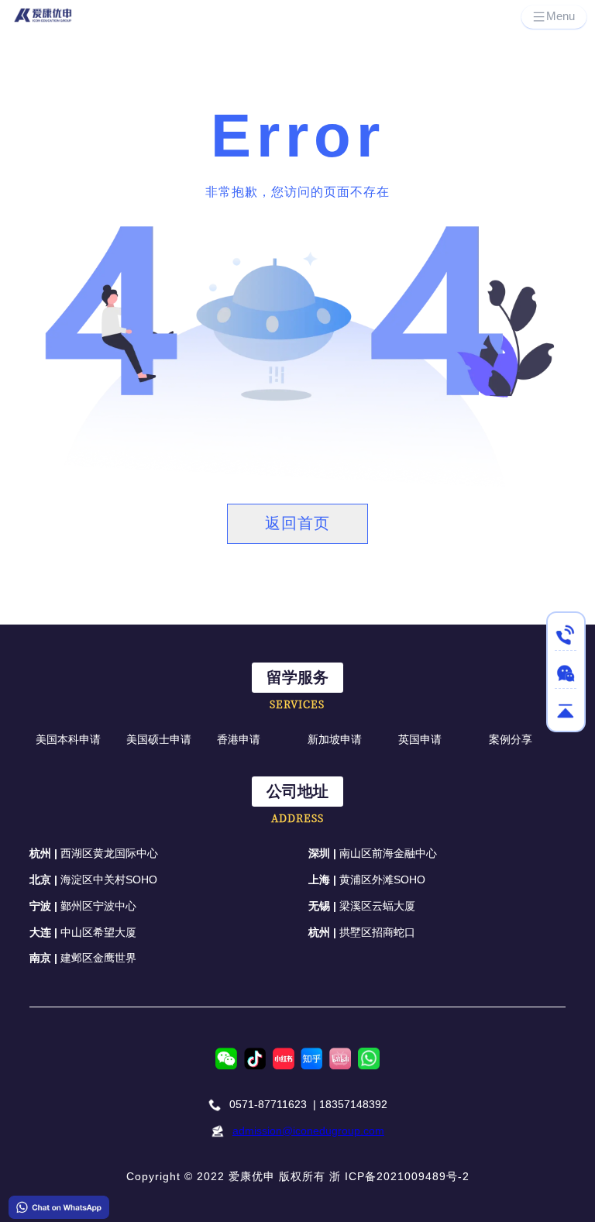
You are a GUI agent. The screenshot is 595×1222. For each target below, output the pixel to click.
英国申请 (420, 739)
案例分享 (510, 739)
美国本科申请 (68, 739)
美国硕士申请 (158, 739)
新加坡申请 (335, 739)
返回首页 (297, 523)
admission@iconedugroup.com (308, 1130)
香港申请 (238, 739)
